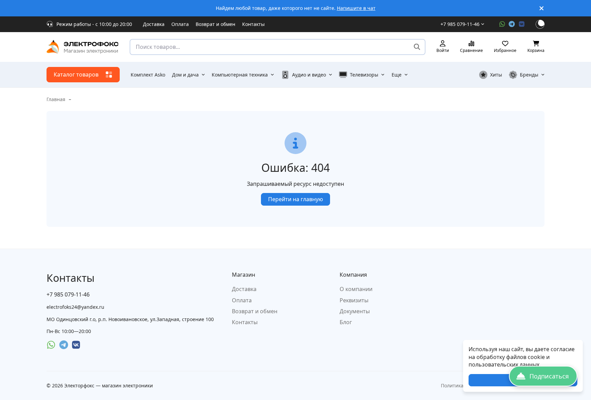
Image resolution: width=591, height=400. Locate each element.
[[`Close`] (541, 8)
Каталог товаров (76, 74)
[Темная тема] (540, 24)
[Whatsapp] (502, 24)
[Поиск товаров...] (417, 47)
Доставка (154, 24)
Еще (397, 74)
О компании (356, 289)
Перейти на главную (295, 199)
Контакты (253, 24)
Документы (355, 311)
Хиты (496, 74)
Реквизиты (354, 300)
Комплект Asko (148, 74)
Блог (346, 322)
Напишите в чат (356, 8)
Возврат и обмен (215, 24)
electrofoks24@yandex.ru (75, 307)
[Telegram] (512, 24)
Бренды (529, 74)
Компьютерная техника (240, 74)
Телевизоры (364, 74)
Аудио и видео (309, 74)
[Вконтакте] (521, 24)
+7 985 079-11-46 (460, 24)
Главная (56, 99)
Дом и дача (185, 74)
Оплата (180, 24)
